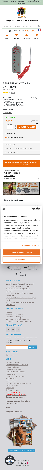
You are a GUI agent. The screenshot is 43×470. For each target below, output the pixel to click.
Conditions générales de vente (17, 365)
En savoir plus (7, 113)
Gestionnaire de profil (14, 369)
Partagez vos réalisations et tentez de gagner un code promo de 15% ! (21, 164)
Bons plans (10, 388)
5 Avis (13, 93)
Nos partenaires (11, 374)
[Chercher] (39, 26)
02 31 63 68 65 (17, 31)
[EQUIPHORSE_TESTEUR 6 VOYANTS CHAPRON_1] (21, 61)
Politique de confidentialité (15, 372)
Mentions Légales (12, 367)
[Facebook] (8, 329)
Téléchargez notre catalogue (21, 450)
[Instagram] (18, 329)
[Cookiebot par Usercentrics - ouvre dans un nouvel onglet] (30, 208)
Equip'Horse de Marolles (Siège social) (20, 284)
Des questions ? (10, 133)
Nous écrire (10, 312)
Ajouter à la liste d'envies (15, 137)
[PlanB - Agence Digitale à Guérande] (21, 463)
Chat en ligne (9, 176)
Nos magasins (9, 178)
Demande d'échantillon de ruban (17, 319)
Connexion (10, 355)
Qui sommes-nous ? (13, 362)
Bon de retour (11, 381)
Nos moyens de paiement (15, 376)
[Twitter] (13, 329)
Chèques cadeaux (12, 390)
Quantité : (9, 124)
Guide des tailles (12, 385)
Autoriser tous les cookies (21, 252)
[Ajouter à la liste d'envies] (37, 124)
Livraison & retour (11, 170)
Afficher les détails (29, 245)
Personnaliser (20, 259)
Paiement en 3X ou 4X (12, 173)
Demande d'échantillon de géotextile (19, 321)
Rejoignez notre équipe (14, 314)
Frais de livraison (12, 378)
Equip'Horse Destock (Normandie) (18, 286)
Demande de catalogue (14, 317)
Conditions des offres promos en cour (20, 383)
